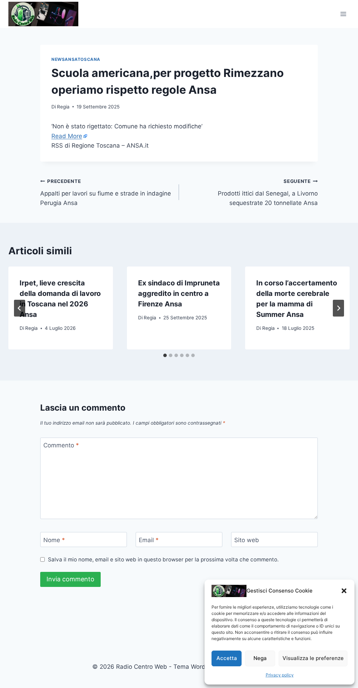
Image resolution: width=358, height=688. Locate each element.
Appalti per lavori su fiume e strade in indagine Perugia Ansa (105, 192)
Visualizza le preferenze (313, 658)
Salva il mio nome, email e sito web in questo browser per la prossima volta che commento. (163, 559)
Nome (54, 539)
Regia (63, 106)
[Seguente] (338, 308)
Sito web (246, 539)
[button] (344, 590)
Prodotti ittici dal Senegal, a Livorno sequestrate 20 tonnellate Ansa (268, 192)
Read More (66, 136)
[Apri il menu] (343, 13)
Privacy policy (280, 675)
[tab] (165, 355)
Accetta (226, 658)
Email (149, 539)
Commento (61, 445)
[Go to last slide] (19, 308)
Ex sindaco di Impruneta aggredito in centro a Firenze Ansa (179, 293)
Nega (260, 658)
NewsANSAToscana (75, 59)
